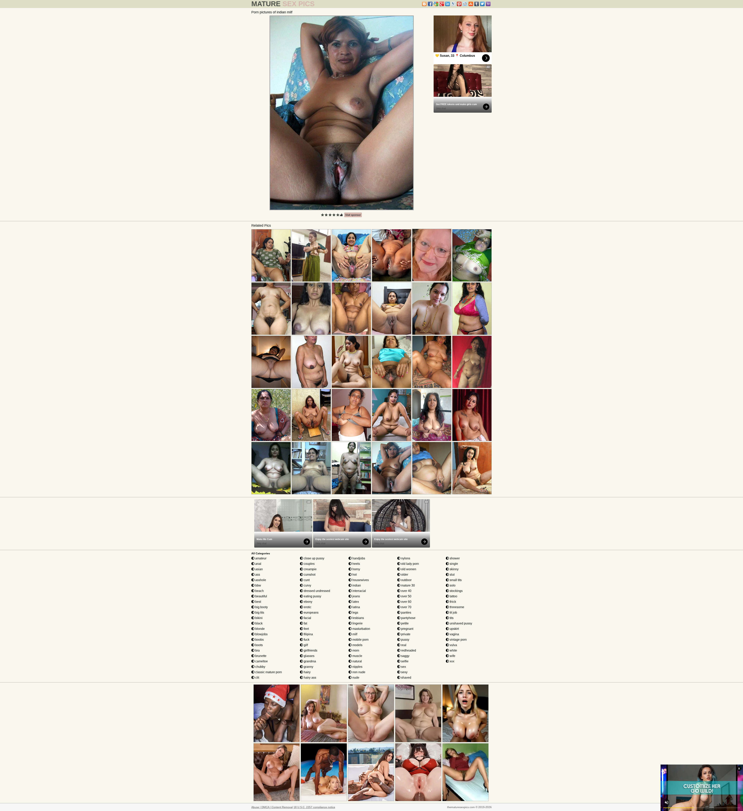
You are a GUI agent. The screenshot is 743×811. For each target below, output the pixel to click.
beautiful (260, 596)
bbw (257, 585)
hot (354, 574)
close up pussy (313, 558)
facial (307, 618)
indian (356, 585)
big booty (261, 607)
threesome (456, 607)
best (257, 601)
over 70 (405, 607)
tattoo (453, 596)
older (404, 574)
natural (357, 661)
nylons (405, 558)
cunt (306, 580)
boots (258, 645)
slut (452, 574)
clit (256, 677)
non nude (358, 672)
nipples (357, 666)
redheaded (408, 650)
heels (356, 563)
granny (308, 666)
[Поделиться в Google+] (441, 4)
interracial (359, 590)
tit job (453, 612)
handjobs (358, 558)
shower (454, 558)
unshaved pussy (460, 623)
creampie (310, 569)
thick (452, 601)
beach (259, 590)
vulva (453, 645)
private (405, 634)
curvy (307, 585)
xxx (451, 661)
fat (305, 623)
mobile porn (360, 639)
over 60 (405, 601)
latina (356, 607)
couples (309, 563)
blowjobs (261, 634)
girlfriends (310, 650)
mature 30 (407, 585)
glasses (308, 656)
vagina (454, 634)
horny (356, 569)
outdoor (406, 580)
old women (408, 569)
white (453, 650)
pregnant (406, 628)
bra (257, 650)
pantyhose (407, 618)
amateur (260, 558)
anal (257, 563)
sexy (403, 672)
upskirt (454, 628)
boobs (259, 639)
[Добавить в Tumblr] (476, 4)
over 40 (405, 590)
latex (355, 601)
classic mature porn (268, 672)
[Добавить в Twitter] (482, 4)
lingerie (357, 623)
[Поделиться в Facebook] (430, 4)
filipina (308, 634)
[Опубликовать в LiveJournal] (453, 4)
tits (451, 618)
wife (452, 656)
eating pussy (312, 596)
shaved (405, 677)
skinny (454, 569)
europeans (310, 612)
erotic (307, 607)
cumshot (309, 574)
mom (355, 650)
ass (257, 574)
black (258, 623)
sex (403, 666)
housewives (360, 580)
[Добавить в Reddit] (465, 4)
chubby (259, 666)
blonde (259, 628)
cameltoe (261, 661)
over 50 (405, 596)
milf (354, 634)
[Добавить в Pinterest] (459, 4)
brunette (260, 656)
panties (405, 612)
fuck (306, 639)
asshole (260, 580)
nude (355, 677)
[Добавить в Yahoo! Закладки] (488, 4)
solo (452, 585)
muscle (357, 656)
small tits (455, 580)
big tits (259, 612)
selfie (404, 661)
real (403, 645)
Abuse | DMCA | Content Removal (272, 807)
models (357, 645)
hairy (307, 672)
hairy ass (309, 677)
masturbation (361, 628)
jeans (356, 596)
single (453, 563)
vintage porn (458, 639)
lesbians (358, 618)
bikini (258, 618)
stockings (456, 590)
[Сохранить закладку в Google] (436, 4)
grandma (309, 661)
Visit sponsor (353, 214)
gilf (305, 645)
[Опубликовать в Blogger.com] (424, 4)
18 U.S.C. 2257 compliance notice (314, 807)
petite (404, 623)
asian (258, 569)
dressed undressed (316, 590)
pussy (404, 639)
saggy (404, 656)
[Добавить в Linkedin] (447, 4)
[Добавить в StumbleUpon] (470, 4)
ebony (307, 601)
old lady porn (409, 563)
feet (306, 628)
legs (355, 612)
